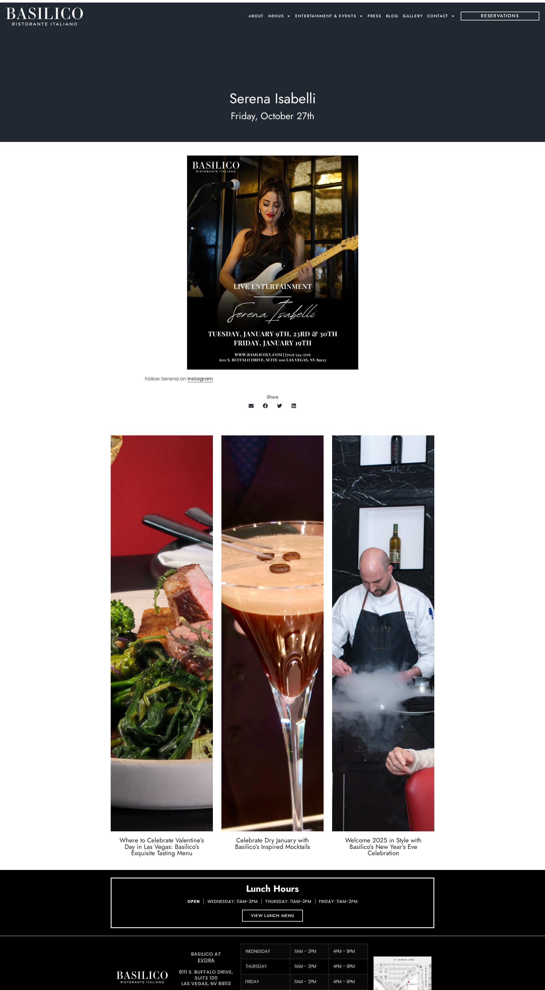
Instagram (200, 378)
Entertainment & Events (325, 16)
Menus (276, 16)
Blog (392, 16)
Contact (437, 16)
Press (375, 16)
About (256, 16)
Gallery (413, 16)
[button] (251, 405)
